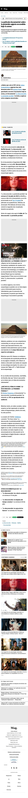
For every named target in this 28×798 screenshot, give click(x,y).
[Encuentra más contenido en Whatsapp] (8, 46)
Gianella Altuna (7, 77)
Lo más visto (5, 530)
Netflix (19, 523)
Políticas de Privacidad (14, 754)
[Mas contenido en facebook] (11, 768)
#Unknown (10, 473)
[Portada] (14, 730)
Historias (9, 789)
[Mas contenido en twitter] (14, 768)
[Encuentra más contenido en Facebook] (2, 46)
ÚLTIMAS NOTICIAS (7, 681)
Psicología (20, 12)
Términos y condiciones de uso (14, 752)
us (8, 779)
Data (19, 779)
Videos (19, 775)
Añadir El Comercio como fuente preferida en (14, 18)
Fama (9, 782)
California (6, 12)
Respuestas (9, 775)
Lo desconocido (6, 523)
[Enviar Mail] (2, 77)
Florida (2, 12)
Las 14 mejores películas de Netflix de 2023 (19, 132)
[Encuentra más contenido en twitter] (5, 46)
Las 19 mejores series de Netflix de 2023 (19, 140)
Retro (19, 782)
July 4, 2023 (19, 479)
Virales (8, 786)
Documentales (7, 525)
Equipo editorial (14, 731)
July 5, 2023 (21, 485)
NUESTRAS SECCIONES (14, 772)
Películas (14, 523)
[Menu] (2, 9)
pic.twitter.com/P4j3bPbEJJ (16, 478)
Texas (10, 12)
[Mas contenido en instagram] (16, 768)
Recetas (19, 786)
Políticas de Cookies (14, 756)
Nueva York (15, 12)
